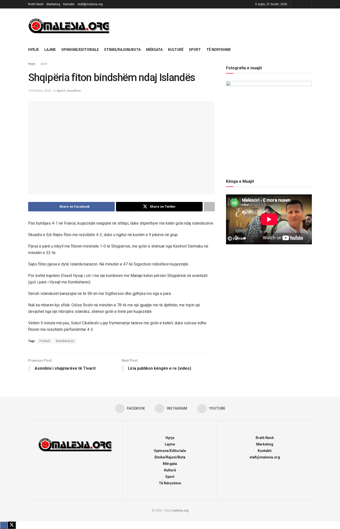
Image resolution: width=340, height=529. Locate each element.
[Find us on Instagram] (301, 4)
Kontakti (68, 4)
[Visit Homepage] (69, 26)
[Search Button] (310, 49)
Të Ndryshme (218, 50)
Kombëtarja (65, 341)
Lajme (50, 50)
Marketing (53, 4)
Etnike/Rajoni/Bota (122, 50)
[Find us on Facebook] (294, 4)
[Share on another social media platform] (209, 206)
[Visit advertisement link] (214, 26)
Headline (73, 90)
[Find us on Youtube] (307, 4)
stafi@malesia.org (90, 4)
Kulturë (175, 50)
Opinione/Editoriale (80, 50)
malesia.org (180, 510)
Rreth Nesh (36, 4)
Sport (195, 50)
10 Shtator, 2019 (39, 90)
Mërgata (154, 50)
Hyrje (33, 50)
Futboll (45, 341)
